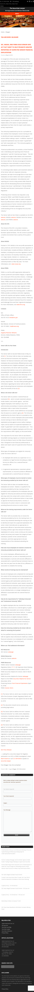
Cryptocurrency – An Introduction (9, 885)
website (3, 217)
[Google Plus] (33, 1)
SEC (7, 769)
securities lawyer (6, 761)
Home (2, 32)
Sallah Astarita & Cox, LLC (8, 923)
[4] (22, 413)
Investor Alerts (9, 688)
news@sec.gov (13, 317)
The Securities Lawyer (17, 8)
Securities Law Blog (6, 927)
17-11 (13, 667)
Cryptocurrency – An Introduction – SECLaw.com (13, 894)
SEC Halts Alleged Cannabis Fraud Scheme (11, 874)
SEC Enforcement (21, 769)
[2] (19, 388)
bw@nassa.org (14, 326)
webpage (11, 652)
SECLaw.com (5, 925)
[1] (5, 356)
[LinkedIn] (31, 1)
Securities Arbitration (7, 931)
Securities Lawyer (6, 929)
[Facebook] (29, 1)
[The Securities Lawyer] (17, 27)
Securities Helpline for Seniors (22, 679)
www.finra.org (21, 304)
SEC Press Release (6, 750)
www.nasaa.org (16, 264)
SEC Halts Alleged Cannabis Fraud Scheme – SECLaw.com (15, 888)
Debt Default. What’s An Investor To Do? (11, 901)
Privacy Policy (5, 933)
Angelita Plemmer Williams (9, 333)
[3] (9, 399)
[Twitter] (27, 1)
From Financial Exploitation (20, 683)
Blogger (14, 769)
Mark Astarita (5, 758)
